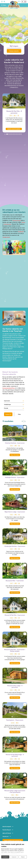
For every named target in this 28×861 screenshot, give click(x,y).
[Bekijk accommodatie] (14, 101)
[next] (25, 433)
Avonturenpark (16, 220)
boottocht (20, 231)
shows (23, 222)
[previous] (4, 433)
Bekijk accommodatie (13, 129)
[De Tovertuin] (14, 4)
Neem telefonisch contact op (12, 840)
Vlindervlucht (6, 237)
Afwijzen (23, 857)
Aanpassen (14, 857)
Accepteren (5, 857)
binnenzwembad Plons (8, 388)
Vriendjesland (7, 224)
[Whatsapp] (2, 2)
